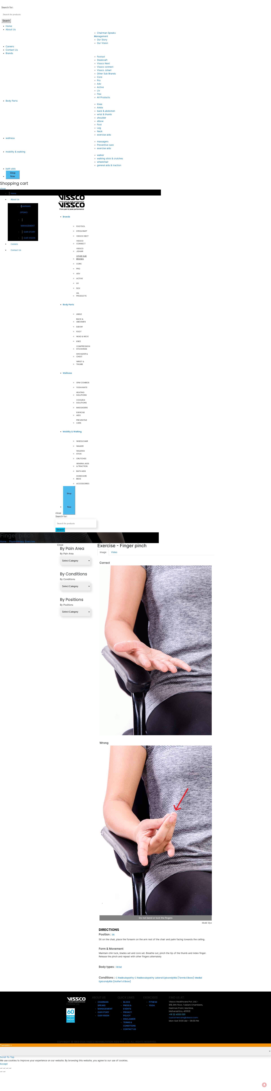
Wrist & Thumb (80, 363)
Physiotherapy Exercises (22, 541)
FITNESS (153, 1002)
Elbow (79, 326)
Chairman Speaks (106, 32)
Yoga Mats (81, 387)
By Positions (66, 604)
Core (99, 77)
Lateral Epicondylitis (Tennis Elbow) (174, 977)
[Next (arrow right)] (4, 1071)
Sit (113, 934)
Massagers (82, 407)
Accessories (82, 483)
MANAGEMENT (28, 226)
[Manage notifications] (264, 1085)
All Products (103, 97)
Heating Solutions (81, 394)
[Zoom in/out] (10, 1068)
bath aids (11, 168)
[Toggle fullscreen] (7, 1068)
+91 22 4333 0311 (177, 1014)
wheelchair (102, 161)
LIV (77, 283)
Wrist (119, 967)
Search (6, 21)
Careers (10, 46)
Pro (99, 80)
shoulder (101, 117)
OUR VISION (29, 238)
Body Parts (12, 100)
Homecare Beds (81, 477)
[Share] (4, 1068)
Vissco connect (105, 66)
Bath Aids (81, 471)
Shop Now (12, 175)
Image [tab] (103, 552)
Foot (99, 124)
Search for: (7, 7)
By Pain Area (67, 553)
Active (100, 87)
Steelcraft (102, 60)
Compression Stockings (83, 347)
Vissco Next (103, 63)
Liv (98, 90)
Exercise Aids (80, 414)
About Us (11, 29)
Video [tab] (114, 552)
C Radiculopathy (125, 977)
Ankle (100, 107)
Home (9, 26)
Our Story (102, 39)
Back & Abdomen (81, 320)
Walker (80, 446)
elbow (100, 121)
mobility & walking (15, 151)
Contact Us (12, 49)
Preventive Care (81, 421)
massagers (102, 141)
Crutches (81, 458)
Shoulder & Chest (82, 355)
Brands (9, 53)
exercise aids (104, 134)
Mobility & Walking (72, 431)
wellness (10, 138)
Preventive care (105, 144)
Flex (99, 94)
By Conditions (67, 579)
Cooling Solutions (81, 401)
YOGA (152, 1005)
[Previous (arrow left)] (1, 1071)
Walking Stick (80, 452)
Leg (99, 127)
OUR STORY (29, 232)
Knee (99, 104)
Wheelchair (82, 441)
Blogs (126, 1002)
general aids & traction (109, 165)
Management (102, 36)
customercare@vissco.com (183, 1017)
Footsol (101, 56)
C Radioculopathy (144, 977)
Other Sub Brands (106, 73)
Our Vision (102, 43)
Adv (99, 83)
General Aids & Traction (82, 465)
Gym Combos (82, 382)
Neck (99, 131)
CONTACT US (129, 1029)
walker (100, 155)
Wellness (67, 373)
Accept (4, 1063)
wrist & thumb (104, 114)
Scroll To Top (7, 1057)
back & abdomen (106, 110)
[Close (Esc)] (1, 1068)
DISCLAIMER (129, 1019)
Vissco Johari (104, 70)
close (3, 188)
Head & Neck (82, 336)
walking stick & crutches (110, 158)
